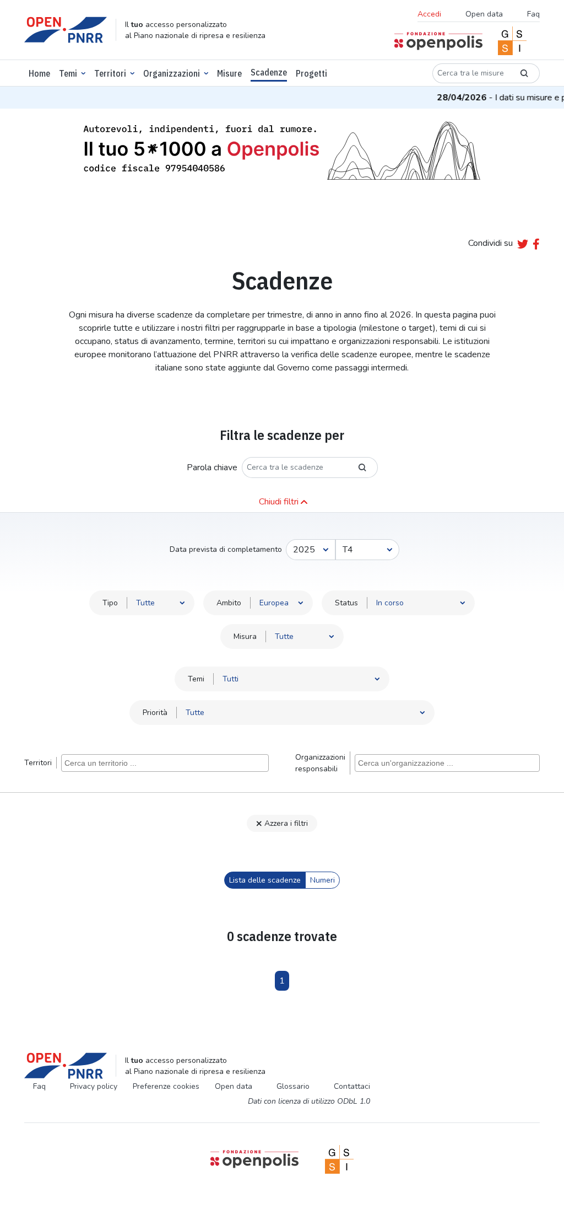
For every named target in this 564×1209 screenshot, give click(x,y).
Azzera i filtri (286, 823)
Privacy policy (93, 1086)
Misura (245, 636)
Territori (110, 73)
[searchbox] (166, 762)
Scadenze (269, 72)
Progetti (311, 73)
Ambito (228, 603)
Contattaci (352, 1086)
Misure (229, 73)
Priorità (155, 712)
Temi (68, 73)
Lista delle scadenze (265, 880)
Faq (533, 14)
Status (346, 603)
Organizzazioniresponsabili (320, 763)
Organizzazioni (171, 73)
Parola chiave (212, 467)
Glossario (293, 1086)
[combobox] (165, 763)
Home (39, 73)
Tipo (110, 603)
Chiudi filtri (279, 502)
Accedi (429, 14)
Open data (484, 14)
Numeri (322, 880)
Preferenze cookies (166, 1086)
